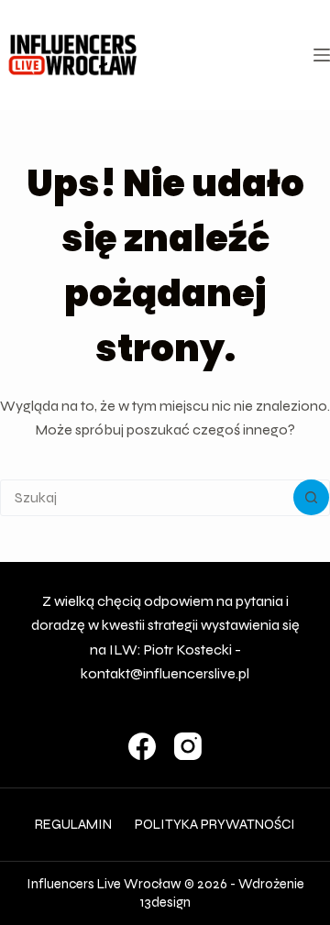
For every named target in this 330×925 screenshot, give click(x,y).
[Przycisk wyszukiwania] (311, 497)
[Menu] (322, 55)
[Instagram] (188, 746)
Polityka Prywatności (215, 824)
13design (165, 902)
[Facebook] (142, 746)
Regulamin (73, 824)
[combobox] (147, 497)
